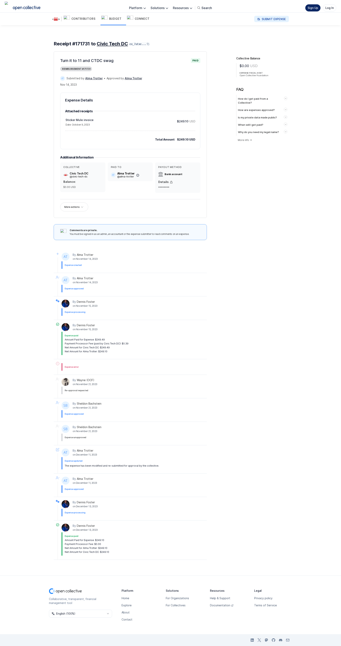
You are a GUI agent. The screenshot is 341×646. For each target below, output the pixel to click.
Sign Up (313, 7)
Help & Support (220, 598)
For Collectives (175, 605)
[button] (81, 19)
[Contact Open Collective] (287, 640)
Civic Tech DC (112, 44)
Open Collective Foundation (254, 75)
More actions (72, 206)
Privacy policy (263, 598)
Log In (329, 7)
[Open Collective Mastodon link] (266, 640)
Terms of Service (265, 605)
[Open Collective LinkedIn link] (252, 640)
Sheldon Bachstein (89, 403)
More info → (245, 140)
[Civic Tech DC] (57, 19)
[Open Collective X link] (259, 640)
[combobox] (80, 614)
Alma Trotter (85, 254)
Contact (127, 619)
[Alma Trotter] (62, 78)
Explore (127, 605)
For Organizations (177, 598)
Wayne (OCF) (85, 380)
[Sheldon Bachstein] (65, 405)
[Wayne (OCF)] (65, 382)
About (126, 612)
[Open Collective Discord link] (280, 640)
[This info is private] (171, 182)
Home (125, 598)
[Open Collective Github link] (273, 640)
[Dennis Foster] (65, 304)
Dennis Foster (86, 301)
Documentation (220, 605)
